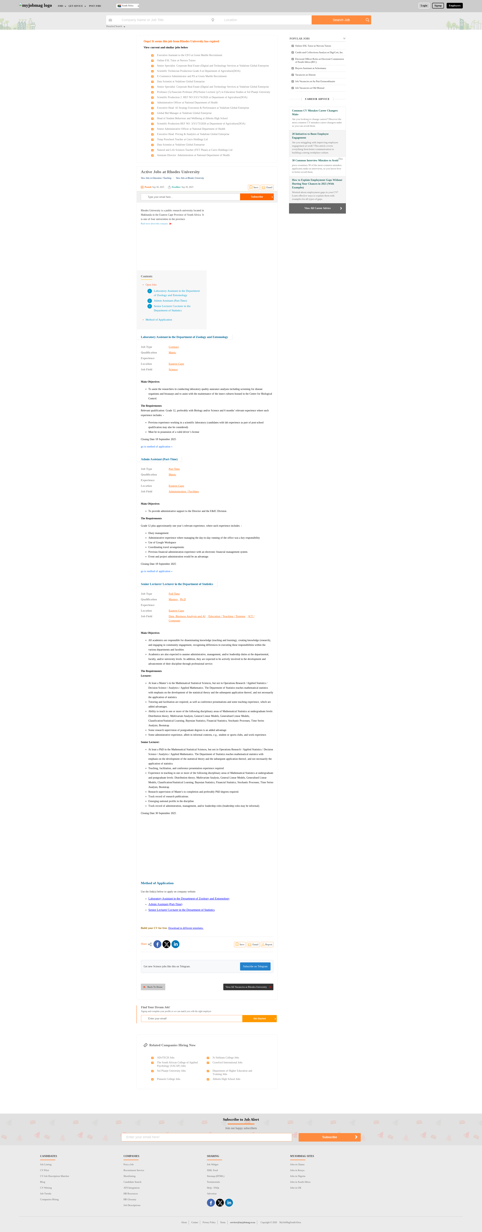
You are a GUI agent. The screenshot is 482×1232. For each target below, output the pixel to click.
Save (255, 187)
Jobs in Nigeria (297, 1176)
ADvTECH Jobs (165, 1057)
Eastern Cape (176, 363)
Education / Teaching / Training (226, 616)
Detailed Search (114, 26)
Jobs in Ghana (297, 1164)
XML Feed (212, 1170)
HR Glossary (130, 1199)
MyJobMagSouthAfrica (290, 1222)
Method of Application (159, 319)
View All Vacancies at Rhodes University (246, 987)
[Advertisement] (241, 234)
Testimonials (213, 1181)
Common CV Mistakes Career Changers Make (315, 112)
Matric (172, 352)
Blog (42, 1181)
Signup (438, 5)
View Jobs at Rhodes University (190, 178)
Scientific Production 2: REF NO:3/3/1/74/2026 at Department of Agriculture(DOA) (202, 97)
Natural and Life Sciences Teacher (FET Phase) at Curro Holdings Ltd (194, 150)
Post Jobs (95, 6)
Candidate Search (132, 1181)
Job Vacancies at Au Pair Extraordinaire (315, 81)
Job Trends (45, 1193)
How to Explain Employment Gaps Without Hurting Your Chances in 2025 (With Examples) (317, 184)
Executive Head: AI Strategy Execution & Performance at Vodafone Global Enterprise (203, 107)
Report (268, 944)
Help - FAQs (213, 1187)
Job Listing (46, 1164)
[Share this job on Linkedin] (175, 944)
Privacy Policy (209, 1222)
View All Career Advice (317, 208)
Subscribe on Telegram (255, 966)
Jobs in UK (295, 1187)
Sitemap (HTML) (215, 1176)
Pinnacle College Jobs (168, 1079)
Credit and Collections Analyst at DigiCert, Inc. (319, 52)
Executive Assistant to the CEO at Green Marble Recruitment (189, 55)
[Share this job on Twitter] (166, 944)
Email (269, 187)
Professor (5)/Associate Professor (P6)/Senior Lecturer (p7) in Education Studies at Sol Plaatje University (213, 92)
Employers (455, 5)
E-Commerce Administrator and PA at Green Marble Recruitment (192, 76)
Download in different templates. (186, 928)
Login (424, 5)
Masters (173, 599)
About (184, 1222)
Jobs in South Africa (300, 1181)
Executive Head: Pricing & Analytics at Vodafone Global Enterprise (193, 134)
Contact (194, 1222)
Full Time (174, 593)
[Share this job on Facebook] (157, 944)
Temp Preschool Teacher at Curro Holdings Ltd (182, 139)
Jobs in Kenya (297, 1170)
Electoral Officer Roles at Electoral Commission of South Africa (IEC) (319, 60)
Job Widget (212, 1164)
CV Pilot (44, 1170)
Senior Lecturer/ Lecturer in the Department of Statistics (177, 584)
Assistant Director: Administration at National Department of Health (193, 155)
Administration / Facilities (184, 491)
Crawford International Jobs (227, 1062)
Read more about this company (154, 223)
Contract (174, 346)
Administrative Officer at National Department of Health (187, 102)
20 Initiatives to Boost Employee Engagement (310, 136)
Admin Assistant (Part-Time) (170, 300)
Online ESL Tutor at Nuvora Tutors (176, 60)
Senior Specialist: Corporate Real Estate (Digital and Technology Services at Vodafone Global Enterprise (213, 65)
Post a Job (129, 1164)
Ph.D (183, 599)
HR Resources (131, 1193)
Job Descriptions (132, 1205)
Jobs (60, 6)
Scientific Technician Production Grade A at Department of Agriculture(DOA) (198, 71)
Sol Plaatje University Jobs (171, 1070)
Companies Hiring (49, 1199)
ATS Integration (132, 1187)
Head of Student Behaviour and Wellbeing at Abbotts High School (192, 118)
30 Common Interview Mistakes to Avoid (315, 160)
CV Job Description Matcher (54, 1176)
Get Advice (76, 6)
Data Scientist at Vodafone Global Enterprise (181, 81)
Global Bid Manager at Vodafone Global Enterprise (184, 113)
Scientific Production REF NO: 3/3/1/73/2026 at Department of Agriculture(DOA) (201, 123)
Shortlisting (130, 1176)
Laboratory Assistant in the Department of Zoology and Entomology (184, 337)
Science (173, 369)
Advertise (212, 1193)
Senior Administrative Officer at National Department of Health (191, 128)
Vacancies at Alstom (305, 74)
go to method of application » (156, 446)
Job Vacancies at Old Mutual (309, 87)
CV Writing (46, 1187)
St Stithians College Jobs (226, 1057)
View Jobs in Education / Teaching (156, 178)
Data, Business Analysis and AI (187, 616)
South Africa (127, 5)
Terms (223, 1222)
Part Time (174, 468)
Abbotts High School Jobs (226, 1079)
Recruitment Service (134, 1170)
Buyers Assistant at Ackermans (310, 68)
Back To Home (154, 987)
